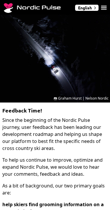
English (85, 7)
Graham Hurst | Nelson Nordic (83, 98)
